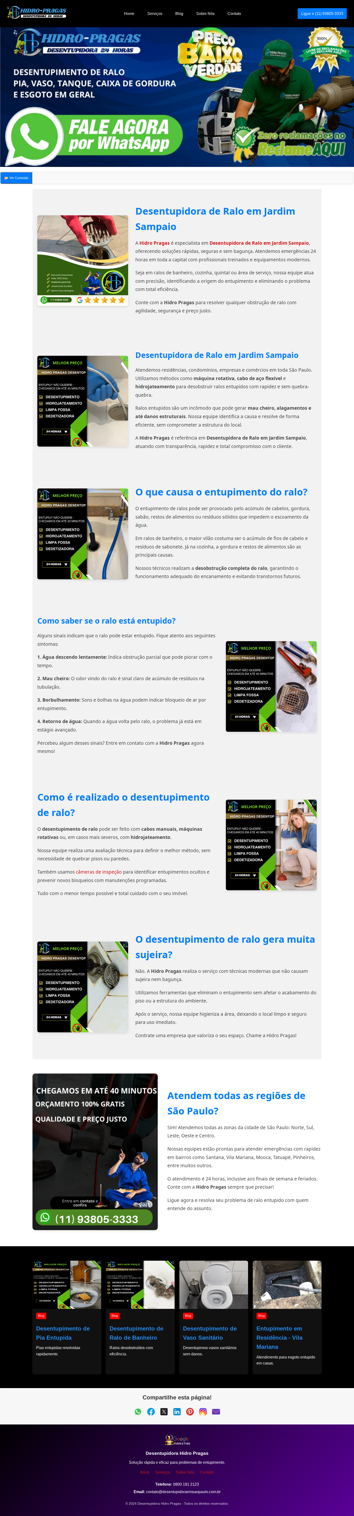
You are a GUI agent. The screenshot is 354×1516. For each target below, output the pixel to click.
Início (145, 1472)
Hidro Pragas (154, 243)
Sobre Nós (205, 14)
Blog (179, 14)
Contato (234, 14)
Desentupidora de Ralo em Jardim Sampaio (259, 243)
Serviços (154, 14)
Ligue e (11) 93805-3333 (322, 14)
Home (129, 14)
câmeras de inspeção (99, 872)
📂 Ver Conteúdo (16, 178)
